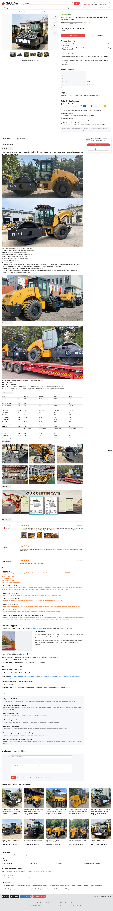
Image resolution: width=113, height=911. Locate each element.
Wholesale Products (56, 901)
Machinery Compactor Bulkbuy (61, 889)
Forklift (30, 858)
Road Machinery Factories (24, 885)
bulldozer (86, 861)
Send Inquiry (73, 35)
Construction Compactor (59, 11)
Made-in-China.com (50, 902)
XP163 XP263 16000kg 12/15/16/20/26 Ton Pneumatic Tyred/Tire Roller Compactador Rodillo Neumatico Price (56, 811)
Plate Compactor (39, 878)
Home (3, 11)
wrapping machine (6, 858)
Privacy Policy (80, 905)
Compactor (49, 11)
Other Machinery (33, 863)
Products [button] (26, 3)
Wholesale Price (65, 901)
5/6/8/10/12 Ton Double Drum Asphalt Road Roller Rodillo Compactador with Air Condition (78, 811)
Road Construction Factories (40, 885)
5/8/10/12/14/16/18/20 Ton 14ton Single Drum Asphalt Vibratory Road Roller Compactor (101, 811)
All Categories (7, 8)
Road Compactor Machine (23, 889)
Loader (30, 861)
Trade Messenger (26, 896)
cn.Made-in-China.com (71, 902)
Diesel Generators (72, 676)
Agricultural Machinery (7, 863)
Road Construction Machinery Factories (59, 885)
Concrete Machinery (19, 878)
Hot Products (25, 901)
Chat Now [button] (100, 35)
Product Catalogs (23, 855)
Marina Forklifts (60, 858)
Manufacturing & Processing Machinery (15, 11)
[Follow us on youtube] (106, 896)
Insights (89, 901)
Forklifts (20, 676)
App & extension (93, 8)
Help (84, 8)
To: (9, 761)
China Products (33, 901)
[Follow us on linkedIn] (110, 896)
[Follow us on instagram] (104, 896)
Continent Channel (74, 901)
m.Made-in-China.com (60, 902)
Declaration (72, 905)
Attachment (59, 863)
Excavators (26, 676)
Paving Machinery (7, 878)
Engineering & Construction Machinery (36, 11)
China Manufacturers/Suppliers (44, 901)
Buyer (76, 8)
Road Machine (5, 861)
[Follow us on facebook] (99, 896)
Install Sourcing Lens (40, 896)
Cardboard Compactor (64, 878)
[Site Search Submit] (77, 3)
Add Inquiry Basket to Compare (30, 60)
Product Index (83, 901)
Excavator (58, 861)
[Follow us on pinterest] (108, 896)
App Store (5, 896)
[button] (72, 3)
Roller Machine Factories (8, 885)
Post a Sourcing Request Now (44, 777)
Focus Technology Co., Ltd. (45, 905)
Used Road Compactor (8, 889)
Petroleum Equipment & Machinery (92, 863)
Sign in (109, 4)
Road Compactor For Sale (97, 885)
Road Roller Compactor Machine (80, 885)
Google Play (14, 896)
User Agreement (65, 905)
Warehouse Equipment (89, 858)
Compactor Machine (51, 878)
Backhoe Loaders (33, 676)
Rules (110, 8)
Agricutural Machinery (54, 676)
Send (13, 777)
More (3, 891)
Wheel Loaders (14, 676)
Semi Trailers (64, 676)
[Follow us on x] (102, 896)
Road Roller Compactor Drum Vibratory (41, 889)
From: (8, 756)
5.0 (93, 140)
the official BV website (37, 628)
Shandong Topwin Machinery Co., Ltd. (73, 22)
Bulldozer (29, 878)
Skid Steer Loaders (44, 676)
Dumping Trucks (10, 678)
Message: (7, 765)
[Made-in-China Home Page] (10, 3)
